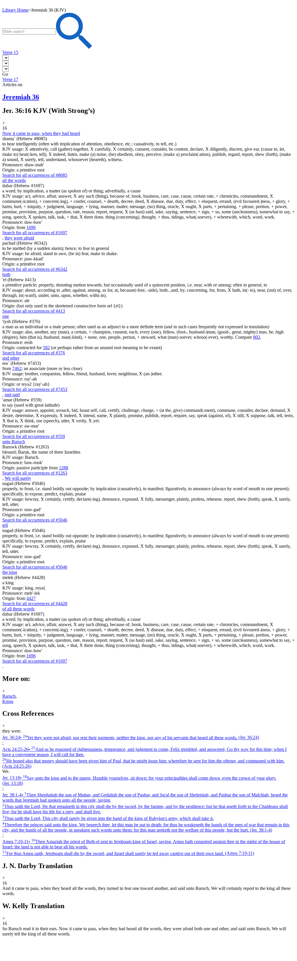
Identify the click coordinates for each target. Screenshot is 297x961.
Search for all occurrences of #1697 (34, 232)
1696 (31, 227)
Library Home (15, 10)
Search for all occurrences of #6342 (34, 269)
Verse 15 (10, 52)
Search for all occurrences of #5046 (34, 520)
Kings (7, 701)
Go (5, 74)
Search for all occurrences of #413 (33, 311)
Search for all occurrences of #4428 (34, 603)
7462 (16, 368)
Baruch (9, 696)
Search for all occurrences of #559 (33, 436)
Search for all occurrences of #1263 (34, 472)
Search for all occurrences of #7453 (34, 389)
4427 (31, 598)
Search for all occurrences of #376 (33, 352)
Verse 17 (10, 79)
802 (256, 337)
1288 (63, 467)
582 (46, 347)
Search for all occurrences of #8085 (34, 175)
